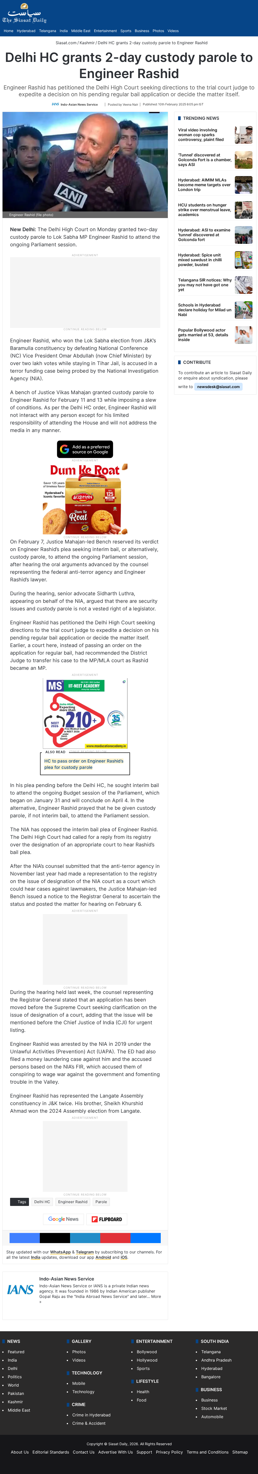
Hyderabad (26, 31)
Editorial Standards (51, 1452)
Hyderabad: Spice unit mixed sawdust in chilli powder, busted (200, 259)
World (13, 1385)
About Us (20, 1452)
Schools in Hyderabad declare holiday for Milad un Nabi (205, 309)
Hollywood (147, 1360)
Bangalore (210, 1376)
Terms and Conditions (208, 1452)
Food (141, 1399)
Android (103, 1257)
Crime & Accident (89, 1423)
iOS (124, 1257)
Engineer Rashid (72, 1201)
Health (143, 1391)
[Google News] (63, 1219)
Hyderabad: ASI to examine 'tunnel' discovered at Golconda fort (204, 234)
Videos (173, 31)
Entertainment (105, 31)
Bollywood (147, 1351)
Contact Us (83, 1452)
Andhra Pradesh (216, 1360)
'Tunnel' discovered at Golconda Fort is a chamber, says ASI (205, 159)
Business (142, 31)
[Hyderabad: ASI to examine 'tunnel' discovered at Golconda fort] (243, 235)
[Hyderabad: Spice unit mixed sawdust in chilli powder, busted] (243, 260)
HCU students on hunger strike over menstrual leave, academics (204, 209)
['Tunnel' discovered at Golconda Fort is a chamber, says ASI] (243, 160)
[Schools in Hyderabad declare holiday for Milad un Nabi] (243, 310)
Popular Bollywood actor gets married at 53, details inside (203, 334)
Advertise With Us (115, 1452)
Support (144, 1452)
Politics (15, 1376)
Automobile (212, 1416)
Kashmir (87, 42)
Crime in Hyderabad (91, 1414)
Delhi (12, 1368)
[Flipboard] (106, 1219)
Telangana (47, 31)
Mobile (78, 1383)
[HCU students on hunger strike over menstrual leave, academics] (243, 210)
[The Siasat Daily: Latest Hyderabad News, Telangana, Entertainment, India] (24, 13)
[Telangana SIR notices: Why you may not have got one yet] (243, 285)
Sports (125, 31)
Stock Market (214, 1408)
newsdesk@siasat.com (218, 386)
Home (8, 31)
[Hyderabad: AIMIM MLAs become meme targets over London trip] (243, 185)
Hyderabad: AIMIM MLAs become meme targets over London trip (204, 184)
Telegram (85, 1251)
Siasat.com (65, 42)
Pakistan (16, 1393)
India (64, 31)
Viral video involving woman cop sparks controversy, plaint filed (201, 134)
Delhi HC (42, 1201)
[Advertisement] (85, 292)
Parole (101, 1201)
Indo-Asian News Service (79, 104)
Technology (83, 1391)
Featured (16, 1351)
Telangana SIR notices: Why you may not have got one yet (205, 284)
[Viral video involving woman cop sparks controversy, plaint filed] (243, 135)
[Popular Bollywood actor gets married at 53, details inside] (243, 335)
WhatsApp (60, 1251)
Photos (158, 31)
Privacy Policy (169, 1452)
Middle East (80, 31)
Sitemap (240, 1452)
